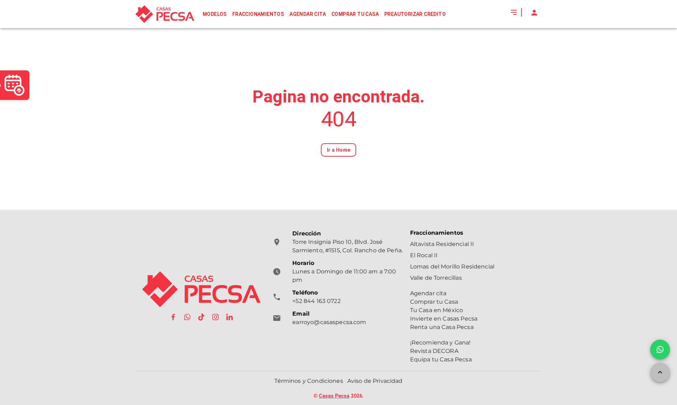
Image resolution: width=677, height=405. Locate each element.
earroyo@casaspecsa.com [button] (329, 322)
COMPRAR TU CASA (355, 14)
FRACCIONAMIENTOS (258, 14)
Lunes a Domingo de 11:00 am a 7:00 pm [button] (344, 275)
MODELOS (215, 14)
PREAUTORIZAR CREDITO (415, 14)
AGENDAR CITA (307, 14)
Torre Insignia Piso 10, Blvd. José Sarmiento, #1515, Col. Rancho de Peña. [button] (347, 246)
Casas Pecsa (334, 396)
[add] (660, 349)
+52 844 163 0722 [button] (316, 301)
